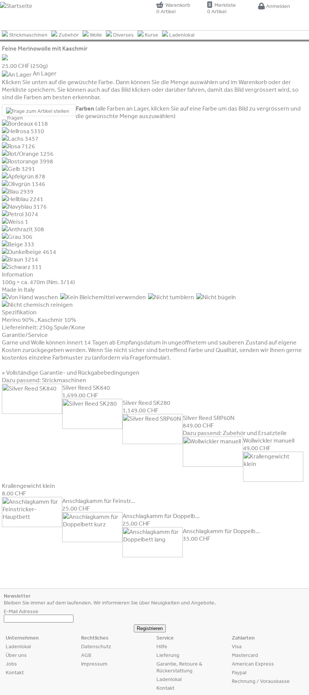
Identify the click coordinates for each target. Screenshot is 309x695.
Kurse (151, 34)
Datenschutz (96, 646)
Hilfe (161, 646)
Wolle (95, 34)
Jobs (11, 663)
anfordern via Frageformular (130, 357)
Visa (237, 646)
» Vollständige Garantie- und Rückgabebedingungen (70, 372)
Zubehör (68, 34)
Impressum (94, 663)
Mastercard (245, 655)
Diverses (123, 34)
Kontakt (15, 672)
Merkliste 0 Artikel (221, 8)
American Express (253, 663)
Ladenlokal (181, 34)
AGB (86, 655)
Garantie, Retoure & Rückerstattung (179, 667)
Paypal (239, 672)
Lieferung (167, 655)
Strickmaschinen (27, 34)
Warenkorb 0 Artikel (173, 8)
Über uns (16, 655)
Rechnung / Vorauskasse (261, 681)
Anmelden (277, 6)
